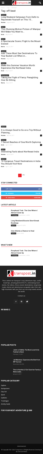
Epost (3, 27)
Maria (3, 46)
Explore (4, 15)
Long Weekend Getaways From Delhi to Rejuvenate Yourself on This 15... (20, 18)
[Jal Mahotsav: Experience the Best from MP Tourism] (6, 364)
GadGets (4, 398)
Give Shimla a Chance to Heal (22, 231)
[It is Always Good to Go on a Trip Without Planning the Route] (21, 107)
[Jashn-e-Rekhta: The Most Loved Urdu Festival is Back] (6, 354)
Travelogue (15, 215)
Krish (2, 34)
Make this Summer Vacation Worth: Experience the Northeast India (18, 66)
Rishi (2, 166)
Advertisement (21, 446)
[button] (40, 3)
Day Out (4, 392)
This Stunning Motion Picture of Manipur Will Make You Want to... (20, 30)
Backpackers (5, 75)
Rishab (3, 22)
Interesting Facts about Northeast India (20, 151)
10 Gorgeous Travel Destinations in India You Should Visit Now (20, 162)
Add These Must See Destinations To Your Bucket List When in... (19, 54)
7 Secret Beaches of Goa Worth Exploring (21, 142)
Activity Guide (5, 404)
